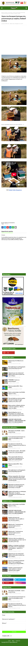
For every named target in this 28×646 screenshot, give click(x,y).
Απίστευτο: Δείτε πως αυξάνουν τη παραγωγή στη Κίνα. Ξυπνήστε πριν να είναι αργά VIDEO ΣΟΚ (17, 540)
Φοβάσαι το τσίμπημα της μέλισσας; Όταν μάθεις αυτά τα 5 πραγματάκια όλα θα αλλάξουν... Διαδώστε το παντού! (16, 547)
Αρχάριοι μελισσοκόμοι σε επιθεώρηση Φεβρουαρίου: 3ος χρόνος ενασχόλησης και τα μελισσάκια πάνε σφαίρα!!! (17, 493)
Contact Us (18, 640)
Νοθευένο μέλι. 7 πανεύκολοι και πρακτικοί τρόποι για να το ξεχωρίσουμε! (15, 526)
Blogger (23, 644)
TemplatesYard (14, 644)
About (13, 640)
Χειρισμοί (10, 12)
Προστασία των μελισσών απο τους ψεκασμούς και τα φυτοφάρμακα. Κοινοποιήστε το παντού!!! (16, 486)
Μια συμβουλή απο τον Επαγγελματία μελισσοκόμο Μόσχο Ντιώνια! (16, 367)
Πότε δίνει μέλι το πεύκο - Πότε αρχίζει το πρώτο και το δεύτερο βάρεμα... (16, 451)
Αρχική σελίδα (4, 12)
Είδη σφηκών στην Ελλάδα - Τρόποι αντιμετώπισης (16, 431)
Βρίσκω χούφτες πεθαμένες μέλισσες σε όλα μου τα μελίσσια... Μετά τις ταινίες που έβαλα (16, 407)
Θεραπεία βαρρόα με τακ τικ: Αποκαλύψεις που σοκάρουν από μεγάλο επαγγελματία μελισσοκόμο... (16, 414)
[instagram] (20, 583)
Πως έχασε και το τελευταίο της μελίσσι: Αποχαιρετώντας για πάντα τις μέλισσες (17, 445)
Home (9, 640)
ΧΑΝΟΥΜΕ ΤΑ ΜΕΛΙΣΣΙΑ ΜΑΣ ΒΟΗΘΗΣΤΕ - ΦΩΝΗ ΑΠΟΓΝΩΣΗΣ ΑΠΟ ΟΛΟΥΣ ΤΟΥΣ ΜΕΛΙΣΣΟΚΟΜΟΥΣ (16, 421)
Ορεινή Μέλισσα (5, 23)
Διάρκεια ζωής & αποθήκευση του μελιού (15, 361)
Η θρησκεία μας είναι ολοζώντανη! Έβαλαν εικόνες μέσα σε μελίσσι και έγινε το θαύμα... (16, 374)
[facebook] (8, 579)
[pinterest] (8, 583)
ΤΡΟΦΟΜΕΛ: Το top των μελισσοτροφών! (13, 380)
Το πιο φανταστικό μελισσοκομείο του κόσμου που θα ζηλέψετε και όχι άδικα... (16, 438)
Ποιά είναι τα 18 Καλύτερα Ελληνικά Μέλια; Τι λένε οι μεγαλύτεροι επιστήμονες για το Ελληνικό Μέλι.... (16, 562)
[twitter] (20, 579)
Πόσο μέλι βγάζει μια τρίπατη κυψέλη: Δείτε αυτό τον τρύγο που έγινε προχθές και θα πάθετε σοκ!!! (16, 400)
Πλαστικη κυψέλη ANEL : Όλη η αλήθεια (15, 386)
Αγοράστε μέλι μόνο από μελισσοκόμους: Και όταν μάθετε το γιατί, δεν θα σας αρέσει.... (16, 519)
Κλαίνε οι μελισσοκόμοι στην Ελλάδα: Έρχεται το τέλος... (16, 393)
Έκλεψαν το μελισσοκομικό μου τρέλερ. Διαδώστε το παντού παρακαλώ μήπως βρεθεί (15, 569)
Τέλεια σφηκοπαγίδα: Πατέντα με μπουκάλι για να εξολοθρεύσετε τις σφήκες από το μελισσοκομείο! (16, 458)
